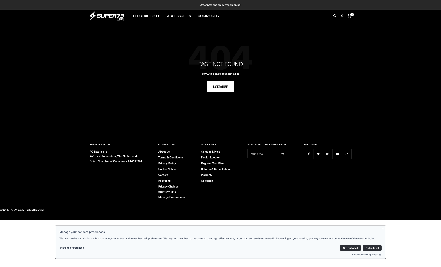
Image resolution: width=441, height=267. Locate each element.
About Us (164, 151)
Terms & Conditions (170, 157)
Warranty (206, 175)
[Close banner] (384, 228)
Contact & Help (210, 151)
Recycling (164, 180)
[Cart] (349, 16)
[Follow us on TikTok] (346, 154)
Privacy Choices (168, 186)
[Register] (282, 153)
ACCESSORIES (179, 15)
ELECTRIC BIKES (146, 15)
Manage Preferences (171, 197)
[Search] (334, 15)
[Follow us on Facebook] (309, 154)
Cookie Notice (167, 169)
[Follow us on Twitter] (318, 154)
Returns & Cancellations (216, 169)
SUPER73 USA (167, 192)
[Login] (342, 15)
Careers (163, 175)
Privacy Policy (167, 163)
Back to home (220, 87)
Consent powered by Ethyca (365, 254)
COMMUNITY (209, 15)
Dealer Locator (210, 157)
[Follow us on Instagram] (327, 154)
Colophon (207, 180)
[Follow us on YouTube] (337, 154)
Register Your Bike (212, 163)
